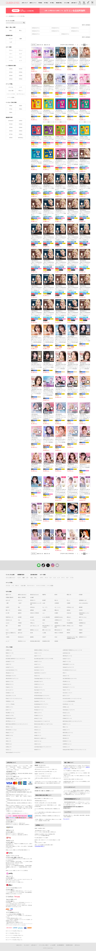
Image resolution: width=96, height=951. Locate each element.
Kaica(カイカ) (37, 675)
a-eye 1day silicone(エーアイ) (11, 670)
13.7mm (10, 134)
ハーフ (20, 87)
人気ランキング (25, 2)
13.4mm (20, 127)
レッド (20, 60)
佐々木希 (7, 613)
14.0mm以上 (20, 137)
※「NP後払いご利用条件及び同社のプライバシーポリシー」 (17, 813)
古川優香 (32, 597)
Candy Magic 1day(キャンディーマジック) (42, 678)
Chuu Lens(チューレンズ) (11, 695)
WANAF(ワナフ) (37, 749)
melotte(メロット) (37, 735)
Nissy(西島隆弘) (70, 622)
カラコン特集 (66, 2)
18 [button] (86, 44)
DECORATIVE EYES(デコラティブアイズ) (42, 698)
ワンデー (11, 38)
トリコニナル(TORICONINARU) (69, 701)
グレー (10, 53)
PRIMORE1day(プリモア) (11, 718)
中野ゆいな (32, 622)
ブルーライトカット (20, 94)
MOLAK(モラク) (66, 738)
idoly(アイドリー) (37, 655)
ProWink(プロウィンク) (67, 718)
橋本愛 (19, 625)
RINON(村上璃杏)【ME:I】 (35, 641)
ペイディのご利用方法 (23, 870)
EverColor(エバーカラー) (39, 670)
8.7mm (10, 109)
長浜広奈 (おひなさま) (34, 594)
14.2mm (10, 72)
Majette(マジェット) (66, 724)
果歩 (19, 607)
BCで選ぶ (52, 2)
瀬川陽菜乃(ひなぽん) (59, 617)
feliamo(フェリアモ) (9, 715)
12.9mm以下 (10, 120)
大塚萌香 (68, 603)
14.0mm (10, 68)
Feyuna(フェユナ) (66, 712)
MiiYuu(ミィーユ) (9, 726)
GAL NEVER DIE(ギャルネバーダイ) (70, 678)
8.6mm (20, 105)
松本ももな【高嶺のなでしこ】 (11, 633)
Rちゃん (68, 600)
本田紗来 (80, 629)
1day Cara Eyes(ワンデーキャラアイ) (13, 752)
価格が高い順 (47, 44)
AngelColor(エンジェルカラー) (40, 672)
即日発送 (40, 2)
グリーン (11, 57)
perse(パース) (8, 709)
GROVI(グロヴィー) (9, 684)
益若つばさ (20, 632)
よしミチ (7, 641)
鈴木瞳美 (80, 594)
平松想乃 (80, 625)
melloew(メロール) (66, 735)
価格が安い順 (40, 44)
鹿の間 (56, 594)
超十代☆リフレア (66, 695)
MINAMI (68, 632)
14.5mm (20, 75)
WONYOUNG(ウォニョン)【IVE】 (35, 604)
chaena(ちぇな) (9, 620)
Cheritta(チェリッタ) (10, 692)
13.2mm (20, 124)
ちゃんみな (32, 620)
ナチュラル (11, 87)
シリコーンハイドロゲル (40, 585)
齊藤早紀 (44, 594)
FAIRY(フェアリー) (37, 712)
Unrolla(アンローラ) (9, 667)
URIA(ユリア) (8, 741)
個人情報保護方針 (60, 945)
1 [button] (77, 44)
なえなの (7, 622)
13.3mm (10, 127)
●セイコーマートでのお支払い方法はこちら (14, 939)
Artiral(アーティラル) (67, 661)
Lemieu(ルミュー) (66, 746)
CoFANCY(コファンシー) (39, 684)
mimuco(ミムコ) (37, 729)
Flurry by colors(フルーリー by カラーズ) (42, 721)
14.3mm (20, 72)
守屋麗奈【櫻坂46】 (10, 597)
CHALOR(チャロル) (38, 692)
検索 (23, 23)
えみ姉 (43, 603)
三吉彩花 (7, 637)
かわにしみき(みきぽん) (83, 603)
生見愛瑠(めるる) (82, 622)
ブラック (20, 50)
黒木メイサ (8, 610)
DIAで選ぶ (46, 2)
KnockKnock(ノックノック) (68, 704)
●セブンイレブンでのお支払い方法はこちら (14, 930)
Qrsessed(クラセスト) (38, 681)
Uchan (56, 637)
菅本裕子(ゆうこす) (9, 617)
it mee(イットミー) (37, 653)
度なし (20, 30)
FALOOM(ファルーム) (10, 712)
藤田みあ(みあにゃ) (58, 629)
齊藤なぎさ (57, 610)
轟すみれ (80, 620)
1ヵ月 (11, 42)
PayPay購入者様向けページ (24, 849)
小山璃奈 (44, 610)
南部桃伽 (56, 622)
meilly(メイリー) (37, 732)
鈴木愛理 (19, 617)
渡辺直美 (56, 641)
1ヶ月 (27, 577)
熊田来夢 (80, 607)
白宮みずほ (69, 613)
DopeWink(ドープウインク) (39, 701)
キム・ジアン (45, 607)
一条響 (7, 603)
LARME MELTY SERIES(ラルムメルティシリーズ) (72, 650)
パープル (11, 60)
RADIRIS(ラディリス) (67, 741)
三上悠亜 (44, 632)
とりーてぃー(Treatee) (10, 704)
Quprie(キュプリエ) (9, 681)
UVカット (21, 90)
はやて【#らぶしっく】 (34, 625)
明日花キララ (32, 600)
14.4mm (10, 75)
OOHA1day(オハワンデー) (11, 675)
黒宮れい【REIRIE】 (22, 597)
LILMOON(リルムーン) (67, 744)
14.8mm (10, 78)
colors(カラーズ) (66, 675)
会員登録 (84, 3)
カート (92, 3)
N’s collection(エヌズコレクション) (69, 670)
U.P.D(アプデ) (8, 664)
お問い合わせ (77, 945)
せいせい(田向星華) (46, 617)
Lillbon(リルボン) (37, 744)
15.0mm (20, 78)
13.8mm (20, 134)
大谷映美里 (57, 603)
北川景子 (7, 607)
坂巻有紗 (68, 610)
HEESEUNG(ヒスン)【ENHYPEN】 (60, 626)
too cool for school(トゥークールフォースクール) (72, 698)
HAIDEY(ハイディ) (9, 707)
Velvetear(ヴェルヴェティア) (68, 667)
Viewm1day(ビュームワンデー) (69, 709)
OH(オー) (64, 672)
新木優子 (44, 600)
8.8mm (20, 109)
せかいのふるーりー (9, 689)
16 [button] (82, 44)
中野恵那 (19, 622)
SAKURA (81, 610)
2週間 (20, 38)
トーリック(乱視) (10, 97)
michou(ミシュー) (37, 726)
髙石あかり (69, 617)
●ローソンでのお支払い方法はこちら (13, 933)
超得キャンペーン (33, 2)
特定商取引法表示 (69, 945)
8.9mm (10, 112)
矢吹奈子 (44, 637)
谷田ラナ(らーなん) (82, 617)
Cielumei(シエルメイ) (67, 684)
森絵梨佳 (32, 637)
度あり (10, 30)
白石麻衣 (56, 613)
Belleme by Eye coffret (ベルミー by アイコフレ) (43, 724)
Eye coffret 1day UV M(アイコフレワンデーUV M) (43, 658)
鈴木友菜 (32, 617)
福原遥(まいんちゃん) (34, 629)
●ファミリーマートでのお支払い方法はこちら (14, 935)
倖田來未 (19, 610)
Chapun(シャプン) (9, 687)
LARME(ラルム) (9, 650)
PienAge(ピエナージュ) (38, 709)
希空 (7, 625)
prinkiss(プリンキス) (38, 718)
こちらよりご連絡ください (52, 769)
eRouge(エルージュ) (10, 672)
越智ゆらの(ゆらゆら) (22, 594)
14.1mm (20, 68)
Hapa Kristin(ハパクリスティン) (40, 707)
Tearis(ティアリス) (66, 689)
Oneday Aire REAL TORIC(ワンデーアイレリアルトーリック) (74, 749)
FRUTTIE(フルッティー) (10, 721)
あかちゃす (8, 600)
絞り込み (79, 3)
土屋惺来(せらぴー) (58, 620)
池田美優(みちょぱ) (82, 600)
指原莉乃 (19, 613)
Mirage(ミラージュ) (9, 732)
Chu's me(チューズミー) (67, 692)
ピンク (20, 53)
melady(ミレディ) (66, 729)
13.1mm (10, 124)
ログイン (88, 3)
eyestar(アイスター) (66, 658)
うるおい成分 (10, 90)
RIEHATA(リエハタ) (22, 641)
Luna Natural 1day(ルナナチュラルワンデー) (42, 746)
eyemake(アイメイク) (10, 661)
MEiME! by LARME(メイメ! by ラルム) (41, 650)
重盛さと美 (69, 594)
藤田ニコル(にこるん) (46, 629)
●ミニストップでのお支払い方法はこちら (14, 937)
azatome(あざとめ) (66, 653)
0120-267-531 (41, 773)
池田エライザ (8, 594)
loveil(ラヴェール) (37, 741)
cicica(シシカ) (8, 655)
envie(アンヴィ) (37, 664)
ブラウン (11, 50)
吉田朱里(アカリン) (82, 637)
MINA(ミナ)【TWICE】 (59, 632)
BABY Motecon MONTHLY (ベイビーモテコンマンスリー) (17, 724)
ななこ (43, 622)
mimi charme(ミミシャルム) (11, 729)
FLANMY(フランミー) (38, 715)
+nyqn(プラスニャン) (67, 715)
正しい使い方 (26, 945)
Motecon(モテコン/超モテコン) (40, 738)
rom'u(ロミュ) (8, 749)
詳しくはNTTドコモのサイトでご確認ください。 (15, 882)
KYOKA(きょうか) (70, 607)
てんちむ (68, 620)
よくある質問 (52, 945)
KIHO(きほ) (32, 607)
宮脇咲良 (80, 632)
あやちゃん (20, 600)
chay (19, 620)
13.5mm (10, 130)
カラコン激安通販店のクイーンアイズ (13, 16)
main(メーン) (8, 738)
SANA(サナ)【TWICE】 (34, 613)
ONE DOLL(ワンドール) (67, 655)
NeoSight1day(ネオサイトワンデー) (41, 704)
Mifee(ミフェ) (65, 726)
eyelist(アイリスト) (38, 661)
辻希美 (43, 620)
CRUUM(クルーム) (66, 681)
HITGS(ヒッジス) (70, 625)
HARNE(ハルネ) (66, 707)
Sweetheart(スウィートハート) (68, 687)
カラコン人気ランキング (10, 577)
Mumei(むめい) (21, 637)
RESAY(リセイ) (9, 744)
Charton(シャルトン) (38, 687)
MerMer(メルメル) (9, 735)
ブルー (20, 57)
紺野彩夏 (32, 610)
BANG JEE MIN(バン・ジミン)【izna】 (47, 626)
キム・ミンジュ (58, 607)
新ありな (56, 600)
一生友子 (19, 603)
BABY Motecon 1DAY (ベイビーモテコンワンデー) (72, 721)
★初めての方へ (19, 945)
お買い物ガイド (74, 2)
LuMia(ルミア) (8, 746)
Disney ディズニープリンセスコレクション (14, 698)
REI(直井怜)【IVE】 (46, 641)
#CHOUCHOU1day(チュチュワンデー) (41, 695)
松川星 (31, 632)
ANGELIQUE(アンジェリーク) (68, 664)
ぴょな (7, 629)
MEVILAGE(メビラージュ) (68, 732)
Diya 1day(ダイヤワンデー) (39, 689)
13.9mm (10, 137)
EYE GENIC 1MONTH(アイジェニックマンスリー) (15, 658)
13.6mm (20, 130)
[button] (75, 45)
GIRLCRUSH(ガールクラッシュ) (12, 678)
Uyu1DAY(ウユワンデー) (39, 667)
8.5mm (10, 105)
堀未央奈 (68, 629)
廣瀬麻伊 (19, 629)
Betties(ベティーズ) (9, 653)
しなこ (43, 613)
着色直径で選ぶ (59, 2)
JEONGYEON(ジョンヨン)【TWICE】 (84, 614)
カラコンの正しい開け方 (43, 945)
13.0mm (20, 120)
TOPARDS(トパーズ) (10, 701)
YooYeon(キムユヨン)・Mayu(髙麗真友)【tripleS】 (72, 638)
